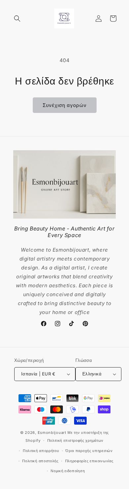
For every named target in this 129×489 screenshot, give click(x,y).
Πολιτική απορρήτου (41, 450)
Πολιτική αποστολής (40, 461)
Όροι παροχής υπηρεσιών (88, 450)
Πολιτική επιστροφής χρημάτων (75, 440)
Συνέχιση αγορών (65, 105)
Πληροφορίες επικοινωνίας (89, 461)
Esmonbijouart (53, 432)
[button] (17, 18)
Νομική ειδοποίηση (68, 471)
